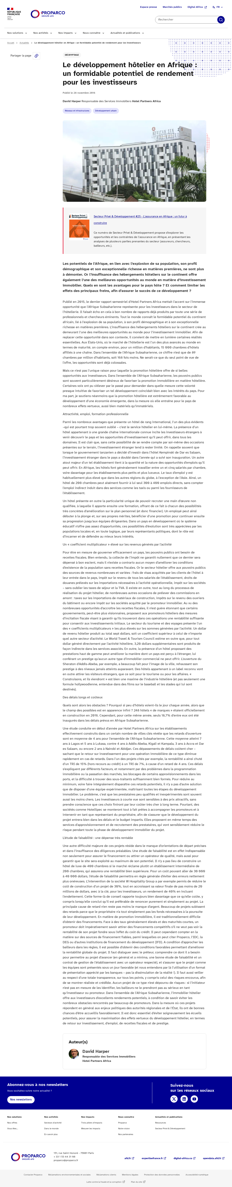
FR (218, 7)
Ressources (160, 1123)
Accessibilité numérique (197, 1175)
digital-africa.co (183, 1158)
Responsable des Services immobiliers (112, 101)
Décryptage (72, 55)
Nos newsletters (21, 1099)
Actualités (24, 43)
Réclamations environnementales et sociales (69, 1175)
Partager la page (36, 55)
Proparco (122, 1123)
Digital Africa (195, 7)
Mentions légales (130, 1175)
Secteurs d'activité (52, 1123)
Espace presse (148, 7)
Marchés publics (172, 7)
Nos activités (40, 33)
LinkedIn (184, 1099)
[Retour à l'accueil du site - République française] (48, 14)
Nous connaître (91, 33)
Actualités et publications (125, 33)
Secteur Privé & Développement (170, 1128)
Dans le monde (51, 1128)
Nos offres (12, 1123)
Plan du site (136, 1182)
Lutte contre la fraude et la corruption (104, 1182)
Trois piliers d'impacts (91, 1123)
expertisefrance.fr (152, 1158)
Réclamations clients (106, 1175)
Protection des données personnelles (162, 1175)
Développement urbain (106, 111)
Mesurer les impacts (90, 1128)
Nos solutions (15, 33)
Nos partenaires (125, 1134)
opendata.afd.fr (212, 1158)
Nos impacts (65, 33)
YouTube (194, 1099)
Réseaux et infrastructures (77, 111)
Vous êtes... (12, 1128)
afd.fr (128, 1158)
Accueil (10, 43)
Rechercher (221, 19)
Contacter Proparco (33, 1175)
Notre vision (124, 1128)
